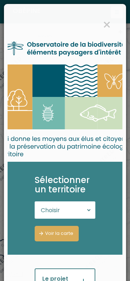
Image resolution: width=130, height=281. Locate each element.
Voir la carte (59, 233)
